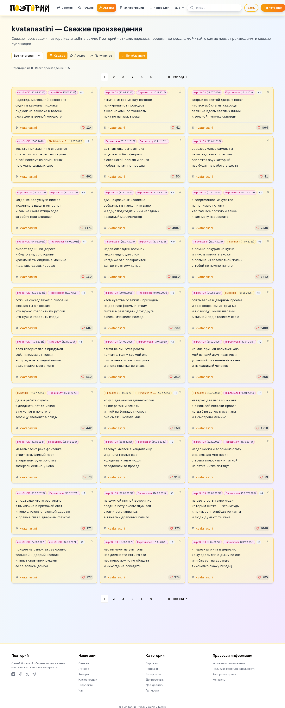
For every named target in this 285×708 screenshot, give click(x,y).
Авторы (108, 7)
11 (169, 77)
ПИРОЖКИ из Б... (65, 141)
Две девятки (154, 685)
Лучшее (88, 7)
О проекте (86, 685)
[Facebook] (20, 674)
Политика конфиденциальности (234, 668)
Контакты (219, 679)
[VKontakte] (13, 674)
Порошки (152, 668)
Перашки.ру (152, 92)
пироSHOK (31, 92)
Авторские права (224, 674)
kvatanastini (28, 128)
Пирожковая (239, 92)
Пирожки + (240, 241)
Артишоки (152, 690)
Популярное (103, 55)
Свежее (67, 7)
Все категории (24, 55)
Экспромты (153, 674)
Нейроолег (161, 7)
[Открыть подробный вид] (92, 91)
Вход (251, 7)
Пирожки (152, 663)
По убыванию (135, 55)
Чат (81, 690)
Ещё (177, 7)
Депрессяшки (155, 679)
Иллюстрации (134, 7)
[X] (27, 674)
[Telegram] (34, 674)
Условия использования (229, 663)
